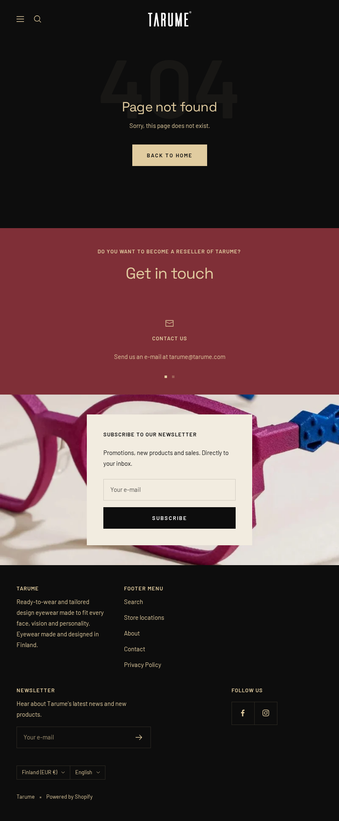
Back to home (170, 155)
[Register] (139, 737)
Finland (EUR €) (39, 772)
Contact (134, 648)
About (132, 633)
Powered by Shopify (69, 796)
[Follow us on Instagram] (265, 713)
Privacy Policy (142, 664)
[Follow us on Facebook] (243, 713)
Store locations (144, 617)
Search (133, 601)
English (83, 772)
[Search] (37, 19)
